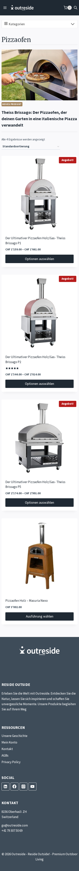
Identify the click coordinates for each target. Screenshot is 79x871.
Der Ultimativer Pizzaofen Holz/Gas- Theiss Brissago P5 (35, 484)
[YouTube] (32, 786)
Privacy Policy (11, 762)
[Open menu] (5, 8)
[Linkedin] (5, 786)
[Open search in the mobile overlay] (75, 7)
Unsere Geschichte (14, 736)
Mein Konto (9, 742)
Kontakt (7, 749)
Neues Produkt (12, 104)
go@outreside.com (15, 825)
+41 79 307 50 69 (12, 830)
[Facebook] (14, 786)
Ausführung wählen (39, 616)
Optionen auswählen (39, 259)
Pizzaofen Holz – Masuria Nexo (26, 600)
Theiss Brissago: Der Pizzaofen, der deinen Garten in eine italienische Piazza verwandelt (39, 118)
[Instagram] (23, 786)
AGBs (5, 755)
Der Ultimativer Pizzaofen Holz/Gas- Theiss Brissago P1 (35, 241)
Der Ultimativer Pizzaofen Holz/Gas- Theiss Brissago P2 (35, 359)
